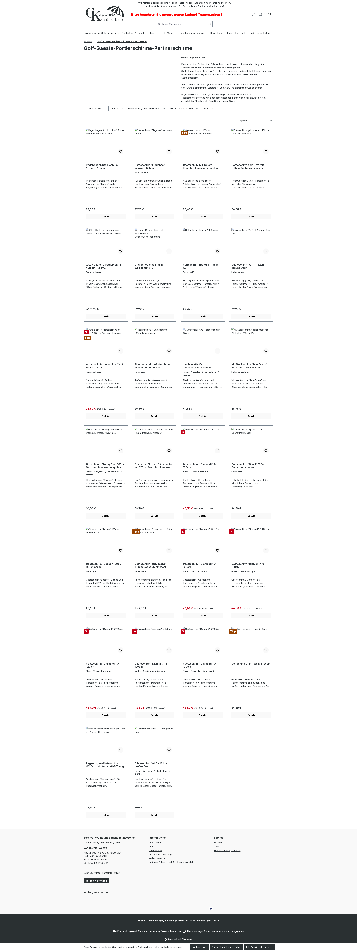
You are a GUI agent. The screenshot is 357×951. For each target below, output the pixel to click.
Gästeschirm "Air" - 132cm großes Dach (248, 266)
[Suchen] (209, 24)
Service (218, 837)
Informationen (157, 837)
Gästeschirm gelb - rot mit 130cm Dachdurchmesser (247, 166)
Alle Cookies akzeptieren (259, 947)
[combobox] (181, 24)
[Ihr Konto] (253, 14)
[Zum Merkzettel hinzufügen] (120, 151)
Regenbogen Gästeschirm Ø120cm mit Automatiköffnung (105, 765)
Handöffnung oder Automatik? (144, 108)
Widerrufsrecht (157, 858)
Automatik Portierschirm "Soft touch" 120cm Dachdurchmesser (104, 366)
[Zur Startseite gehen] (105, 13)
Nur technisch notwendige (226, 947)
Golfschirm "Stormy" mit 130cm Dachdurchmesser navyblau (105, 466)
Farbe (115, 108)
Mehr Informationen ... (174, 947)
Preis (206, 108)
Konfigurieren (199, 947)
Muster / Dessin (94, 108)
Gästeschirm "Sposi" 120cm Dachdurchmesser (248, 466)
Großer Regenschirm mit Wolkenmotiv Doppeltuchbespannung (149, 266)
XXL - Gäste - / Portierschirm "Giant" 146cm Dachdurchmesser (104, 266)
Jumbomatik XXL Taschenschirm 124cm (197, 366)
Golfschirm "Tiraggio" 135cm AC (201, 266)
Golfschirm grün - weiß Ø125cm (250, 663)
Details (106, 216)
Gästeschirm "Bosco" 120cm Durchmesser (104, 565)
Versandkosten (169, 931)
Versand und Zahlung (160, 854)
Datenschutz (155, 850)
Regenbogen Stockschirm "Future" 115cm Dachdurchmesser (102, 166)
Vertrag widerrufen (96, 880)
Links (216, 846)
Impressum (155, 842)
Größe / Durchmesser (182, 108)
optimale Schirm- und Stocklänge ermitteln (171, 862)
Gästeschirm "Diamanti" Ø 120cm (199, 466)
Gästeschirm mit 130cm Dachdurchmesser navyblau (200, 166)
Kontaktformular (110, 872)
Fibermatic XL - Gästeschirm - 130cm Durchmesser (153, 366)
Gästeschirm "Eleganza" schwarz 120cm (150, 166)
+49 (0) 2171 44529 (95, 848)
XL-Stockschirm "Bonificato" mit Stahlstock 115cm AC (249, 366)
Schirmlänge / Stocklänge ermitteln (168, 920)
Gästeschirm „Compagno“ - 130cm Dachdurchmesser (151, 565)
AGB (151, 846)
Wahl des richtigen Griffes (204, 920)
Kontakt (218, 842)
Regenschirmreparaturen (227, 850)
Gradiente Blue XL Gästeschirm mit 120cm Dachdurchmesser (154, 466)
